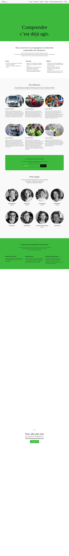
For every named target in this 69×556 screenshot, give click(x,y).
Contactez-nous (34, 441)
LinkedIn (11, 204)
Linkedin (42, 204)
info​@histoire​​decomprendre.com (34, 438)
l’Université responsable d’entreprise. (34, 71)
